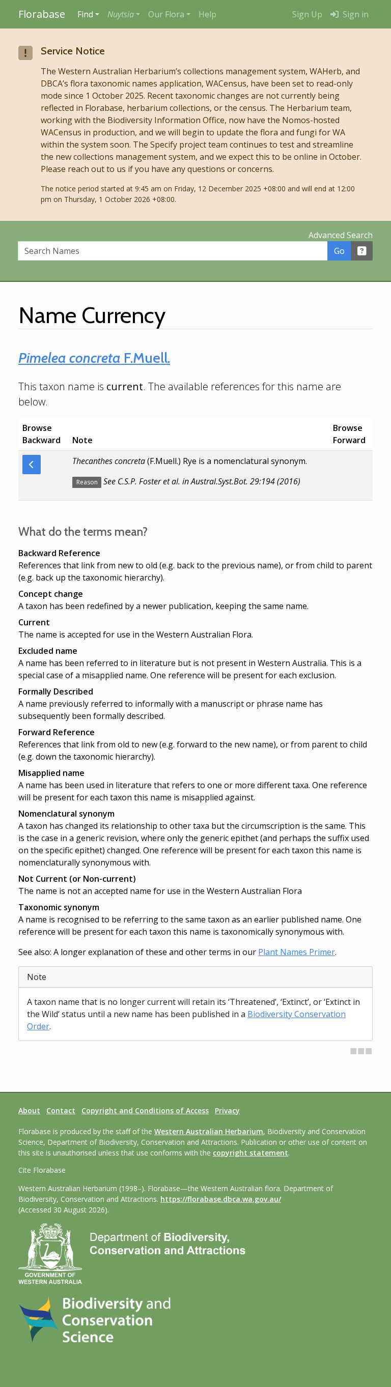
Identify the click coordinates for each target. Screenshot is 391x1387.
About (29, 1110)
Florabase (41, 14)
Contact (60, 1110)
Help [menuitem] (207, 14)
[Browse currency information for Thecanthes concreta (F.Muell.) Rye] (31, 464)
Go (339, 250)
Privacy (227, 1110)
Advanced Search (341, 235)
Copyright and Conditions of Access (145, 1110)
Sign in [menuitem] (355, 14)
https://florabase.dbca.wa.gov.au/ (220, 1199)
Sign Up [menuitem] (307, 14)
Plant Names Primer (296, 952)
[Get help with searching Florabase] (362, 251)
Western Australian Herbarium (208, 1131)
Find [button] (85, 14)
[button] (123, 14)
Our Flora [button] (166, 14)
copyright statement (250, 1153)
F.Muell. (94, 357)
